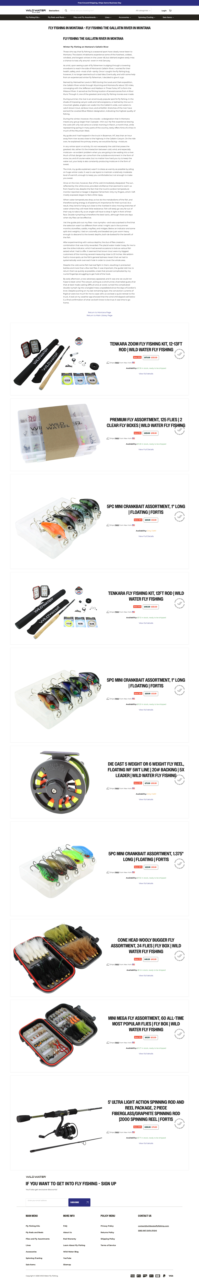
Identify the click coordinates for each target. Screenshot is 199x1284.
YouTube (67, 1258)
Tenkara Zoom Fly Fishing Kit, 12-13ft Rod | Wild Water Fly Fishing (146, 347)
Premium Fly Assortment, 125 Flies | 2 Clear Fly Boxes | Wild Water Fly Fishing (146, 423)
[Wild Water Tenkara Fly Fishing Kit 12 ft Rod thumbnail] (18, 648)
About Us (67, 1232)
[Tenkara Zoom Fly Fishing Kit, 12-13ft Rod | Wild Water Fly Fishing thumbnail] (85, 398)
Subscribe (74, 1202)
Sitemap (67, 1265)
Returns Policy (107, 1232)
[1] (18, 572)
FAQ (65, 1226)
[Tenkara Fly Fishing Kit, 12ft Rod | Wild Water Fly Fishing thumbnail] (85, 648)
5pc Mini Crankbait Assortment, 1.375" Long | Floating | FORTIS (146, 857)
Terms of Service (108, 1245)
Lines (107, 17)
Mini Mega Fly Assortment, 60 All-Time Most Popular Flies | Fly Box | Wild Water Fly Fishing (146, 1024)
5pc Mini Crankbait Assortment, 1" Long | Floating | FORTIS (146, 509)
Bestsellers (54, 11)
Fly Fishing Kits (32, 17)
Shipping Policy (108, 1239)
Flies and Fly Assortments (85, 17)
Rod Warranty (69, 1239)
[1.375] (18, 919)
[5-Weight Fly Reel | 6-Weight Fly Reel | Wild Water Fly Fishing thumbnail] (18, 821)
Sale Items (167, 17)
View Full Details (146, 450)
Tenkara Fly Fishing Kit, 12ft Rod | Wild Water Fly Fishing (146, 596)
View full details (146, 374)
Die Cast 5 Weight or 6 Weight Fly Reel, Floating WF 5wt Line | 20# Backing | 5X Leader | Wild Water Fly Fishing (146, 770)
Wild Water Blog (71, 1252)
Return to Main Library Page (99, 315)
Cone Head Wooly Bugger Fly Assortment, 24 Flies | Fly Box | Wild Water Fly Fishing (146, 946)
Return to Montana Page (99, 312)
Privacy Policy (107, 1226)
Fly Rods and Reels (56, 17)
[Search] (66, 10)
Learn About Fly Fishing (74, 1245)
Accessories (124, 17)
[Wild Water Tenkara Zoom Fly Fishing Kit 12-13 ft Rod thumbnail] (18, 398)
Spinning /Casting (146, 17)
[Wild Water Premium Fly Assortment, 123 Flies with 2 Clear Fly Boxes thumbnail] (18, 474)
